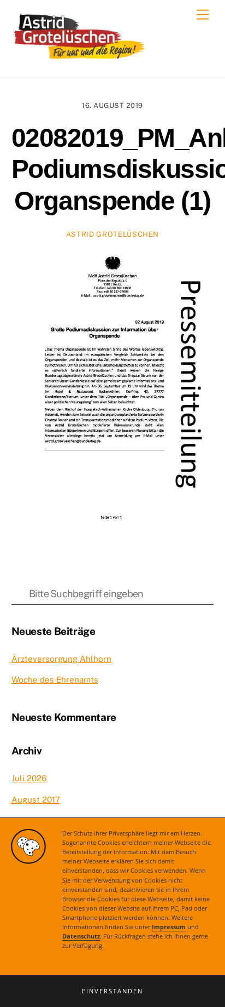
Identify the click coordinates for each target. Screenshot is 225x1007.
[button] (112, 991)
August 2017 (35, 799)
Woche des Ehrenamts (54, 679)
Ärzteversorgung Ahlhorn (61, 658)
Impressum (169, 927)
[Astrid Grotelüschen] (79, 58)
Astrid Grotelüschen (112, 234)
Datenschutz (81, 936)
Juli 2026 (28, 778)
